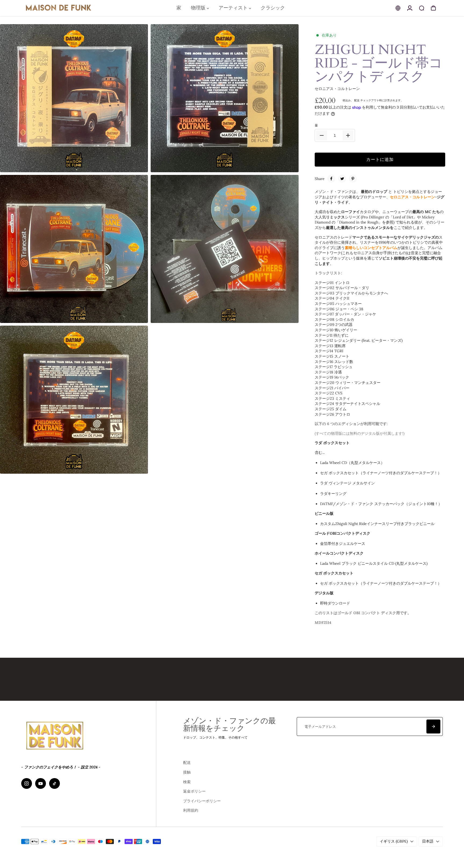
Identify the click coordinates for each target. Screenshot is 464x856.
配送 (357, 100)
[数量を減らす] (321, 135)
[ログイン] (409, 8)
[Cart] (433, 8)
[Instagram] (26, 783)
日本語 (427, 841)
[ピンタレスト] (353, 179)
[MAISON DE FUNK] (58, 8)
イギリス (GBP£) (394, 841)
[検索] (421, 8)
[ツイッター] (342, 179)
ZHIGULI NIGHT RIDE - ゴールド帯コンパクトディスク (379, 63)
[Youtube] (40, 783)
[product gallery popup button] (138, 166)
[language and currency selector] (398, 8)
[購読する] (433, 726)
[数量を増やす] (348, 135)
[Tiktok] (54, 783)
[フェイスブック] (331, 179)
